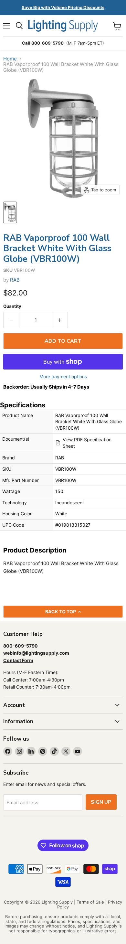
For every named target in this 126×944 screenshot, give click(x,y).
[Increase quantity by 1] (60, 320)
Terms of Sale (90, 902)
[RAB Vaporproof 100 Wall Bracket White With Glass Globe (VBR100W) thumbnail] (10, 212)
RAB (15, 280)
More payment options (63, 376)
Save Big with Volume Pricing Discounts (63, 7)
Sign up (101, 802)
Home (10, 58)
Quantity (12, 306)
